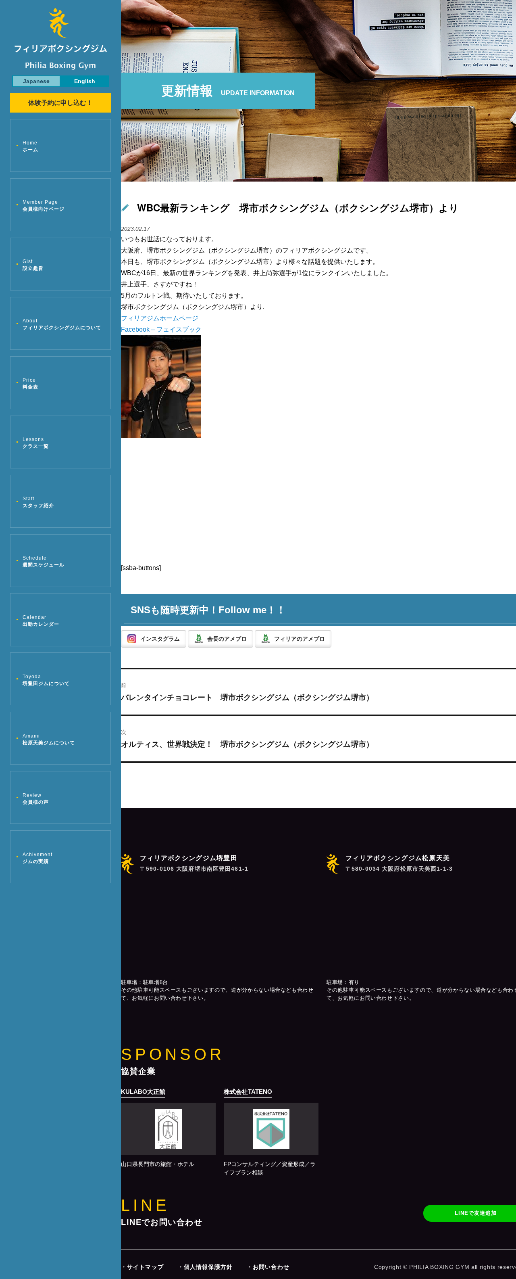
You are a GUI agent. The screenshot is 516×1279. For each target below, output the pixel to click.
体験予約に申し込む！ (60, 102)
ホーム (30, 146)
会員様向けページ (43, 205)
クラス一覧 (36, 443)
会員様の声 (36, 798)
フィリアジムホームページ (159, 318)
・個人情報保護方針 (205, 1267)
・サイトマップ (142, 1267)
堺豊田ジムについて (46, 680)
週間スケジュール (43, 561)
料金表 (30, 383)
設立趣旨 (33, 265)
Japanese (36, 81)
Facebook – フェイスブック (161, 329)
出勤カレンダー (41, 620)
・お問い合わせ (268, 1267)
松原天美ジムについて (49, 739)
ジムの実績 (37, 858)
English (84, 81)
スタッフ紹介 (38, 502)
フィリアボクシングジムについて (62, 324)
